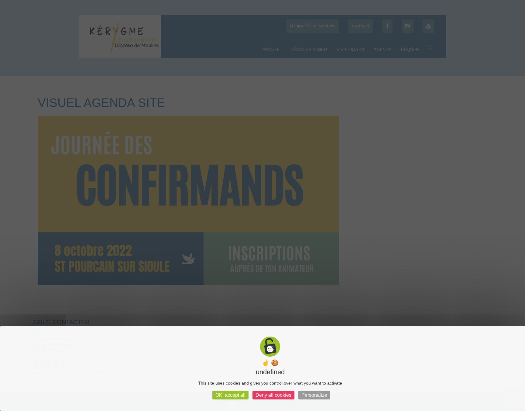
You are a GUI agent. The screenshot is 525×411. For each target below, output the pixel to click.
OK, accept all (230, 395)
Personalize (314, 395)
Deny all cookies (273, 395)
